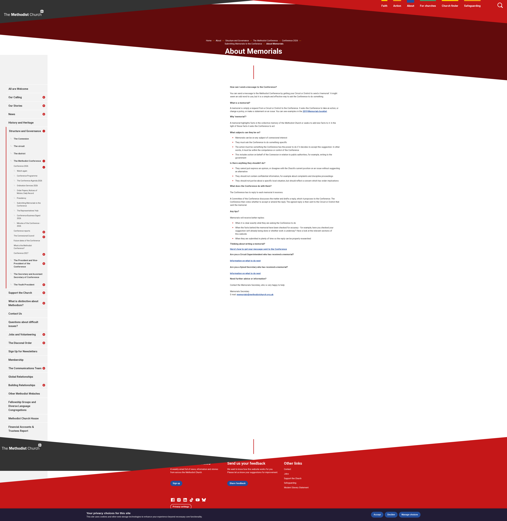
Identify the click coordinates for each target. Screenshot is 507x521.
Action (397, 5)
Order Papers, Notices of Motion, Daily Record (27, 191)
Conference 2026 (290, 40)
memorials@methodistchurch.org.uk (255, 294)
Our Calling (15, 97)
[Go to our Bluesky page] (203, 500)
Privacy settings (181, 506)
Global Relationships (20, 376)
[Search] (500, 5)
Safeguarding (472, 5)
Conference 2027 (21, 253)
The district (19, 153)
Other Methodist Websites (24, 393)
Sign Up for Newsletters (22, 351)
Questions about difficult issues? (23, 324)
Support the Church (20, 292)
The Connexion (21, 139)
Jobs (286, 474)
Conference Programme (27, 176)
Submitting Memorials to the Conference (243, 44)
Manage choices (410, 514)
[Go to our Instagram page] (179, 500)
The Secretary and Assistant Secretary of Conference (28, 276)
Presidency (21, 198)
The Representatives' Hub (27, 211)
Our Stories (15, 105)
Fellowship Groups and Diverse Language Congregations (22, 406)
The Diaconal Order (20, 343)
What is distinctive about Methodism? (23, 303)
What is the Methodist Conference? (23, 246)
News (11, 114)
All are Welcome (18, 88)
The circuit (19, 146)
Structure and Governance (237, 40)
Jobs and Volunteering (22, 334)
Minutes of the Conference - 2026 (28, 224)
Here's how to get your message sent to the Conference (258, 249)
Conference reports (22, 231)
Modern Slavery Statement (296, 487)
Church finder (450, 5)
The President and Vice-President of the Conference (26, 263)
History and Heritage (21, 122)
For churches (428, 5)
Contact (287, 469)
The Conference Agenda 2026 (29, 181)
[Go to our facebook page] (172, 500)
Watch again (22, 171)
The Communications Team (24, 368)
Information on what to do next (245, 261)
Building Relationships (21, 385)
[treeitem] (47, 97)
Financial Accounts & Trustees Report (21, 428)
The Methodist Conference (265, 40)
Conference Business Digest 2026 (28, 216)
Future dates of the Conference (27, 241)
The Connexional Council (24, 236)
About (410, 5)
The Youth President (24, 284)
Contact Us (15, 313)
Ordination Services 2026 (27, 186)
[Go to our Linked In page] (185, 500)
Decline (391, 514)
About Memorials (274, 44)
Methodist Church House (23, 418)
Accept (377, 514)
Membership (15, 359)
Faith (384, 5)
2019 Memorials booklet (315, 111)
